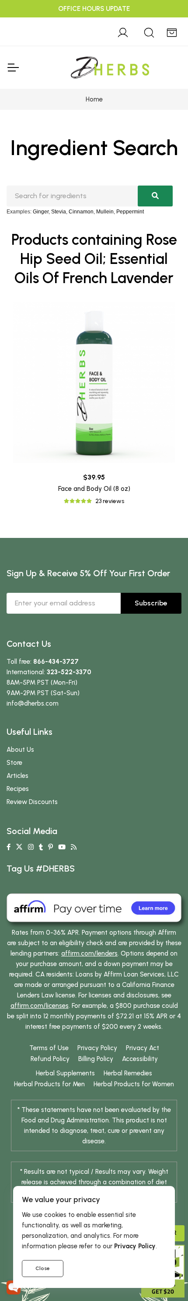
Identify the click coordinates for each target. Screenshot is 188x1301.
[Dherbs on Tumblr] (41, 847)
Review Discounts (32, 802)
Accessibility (140, 1059)
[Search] (149, 31)
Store (14, 763)
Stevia (58, 212)
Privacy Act (142, 1048)
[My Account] (123, 31)
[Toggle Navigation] (13, 67)
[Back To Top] (163, 24)
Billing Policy (95, 1059)
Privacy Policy (97, 1048)
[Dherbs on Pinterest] (50, 847)
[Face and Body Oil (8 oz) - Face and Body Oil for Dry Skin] (94, 382)
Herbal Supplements (65, 1073)
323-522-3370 (69, 672)
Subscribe (151, 603)
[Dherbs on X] (19, 847)
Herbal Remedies (128, 1073)
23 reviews (109, 501)
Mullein (105, 212)
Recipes (18, 789)
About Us (20, 750)
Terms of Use (49, 1048)
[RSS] (74, 847)
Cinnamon (81, 212)
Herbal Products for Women (134, 1084)
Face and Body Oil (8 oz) (94, 489)
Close (42, 1268)
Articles (17, 776)
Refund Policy (50, 1059)
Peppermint (130, 212)
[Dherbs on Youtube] (62, 847)
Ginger (41, 212)
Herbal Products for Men (49, 1084)
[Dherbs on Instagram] (31, 847)
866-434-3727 (56, 662)
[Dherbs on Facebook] (8, 847)
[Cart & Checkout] (172, 31)
